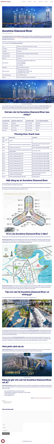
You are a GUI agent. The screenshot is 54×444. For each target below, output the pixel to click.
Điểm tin (46, 1)
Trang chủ (24, 1)
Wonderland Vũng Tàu (7, 402)
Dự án (4, 400)
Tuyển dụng (40, 1)
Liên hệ (51, 1)
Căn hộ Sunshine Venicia (7, 401)
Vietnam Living (5, 1)
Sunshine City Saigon (17, 37)
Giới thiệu (29, 1)
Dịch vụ (35, 1)
